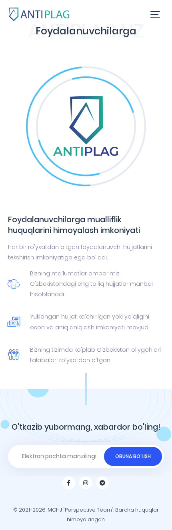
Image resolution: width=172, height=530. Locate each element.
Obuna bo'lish (133, 456)
